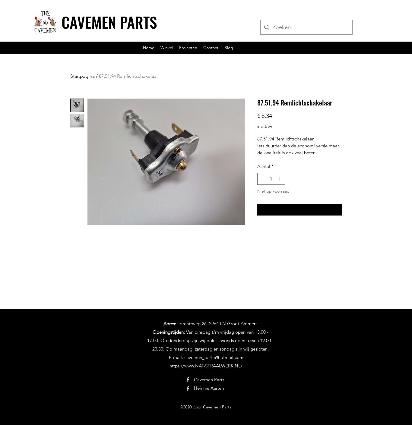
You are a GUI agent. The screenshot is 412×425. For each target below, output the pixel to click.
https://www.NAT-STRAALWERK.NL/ (206, 366)
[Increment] (280, 178)
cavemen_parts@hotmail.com (213, 357)
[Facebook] (188, 379)
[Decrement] (262, 178)
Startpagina (82, 76)
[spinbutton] (271, 178)
